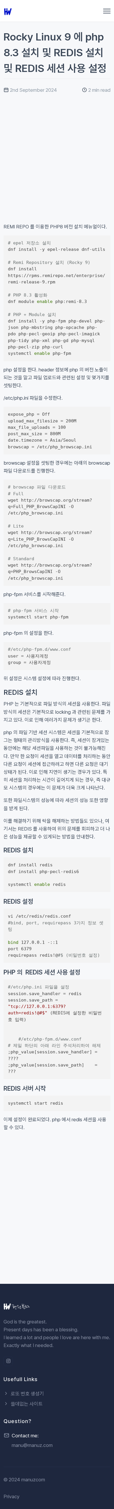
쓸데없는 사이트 (26, 1404)
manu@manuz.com (32, 1445)
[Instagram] (8, 1361)
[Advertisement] (57, 166)
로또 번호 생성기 (27, 1394)
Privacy (12, 1496)
